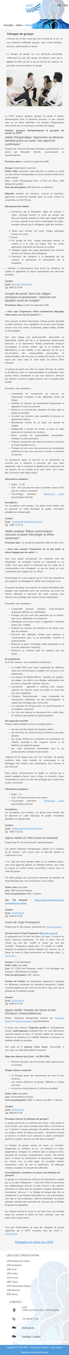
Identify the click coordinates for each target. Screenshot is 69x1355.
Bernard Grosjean (23, 1021)
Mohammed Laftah (54, 494)
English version (48, 933)
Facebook (26, 1336)
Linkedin (36, 1336)
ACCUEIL (8, 25)
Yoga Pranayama (53, 927)
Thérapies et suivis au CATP (34, 1242)
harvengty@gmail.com (22, 284)
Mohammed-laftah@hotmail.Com (27, 522)
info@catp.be (18, 913)
